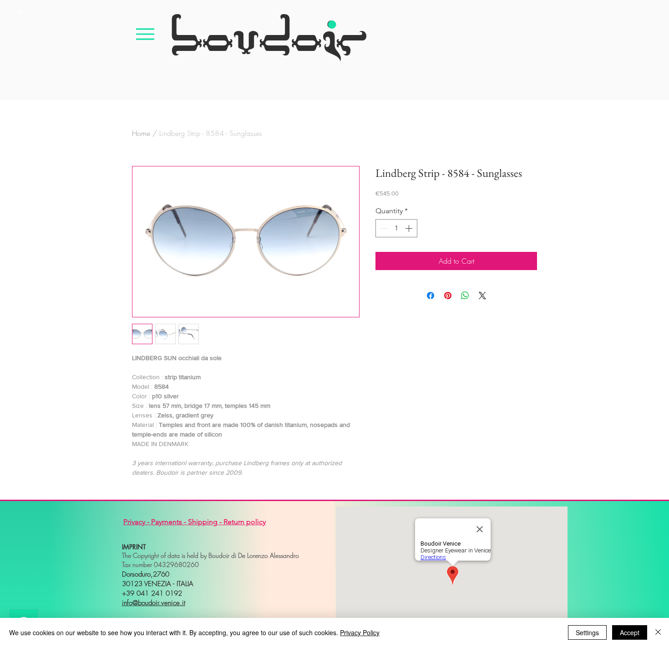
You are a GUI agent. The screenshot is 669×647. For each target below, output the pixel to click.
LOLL (19, 11)
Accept (629, 632)
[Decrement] (383, 228)
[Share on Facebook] (430, 295)
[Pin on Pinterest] (447, 295)
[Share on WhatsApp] (465, 295)
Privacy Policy (360, 632)
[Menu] (145, 34)
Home (141, 133)
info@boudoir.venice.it (153, 602)
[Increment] (409, 228)
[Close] (658, 632)
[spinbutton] (396, 228)
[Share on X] (482, 295)
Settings (587, 632)
